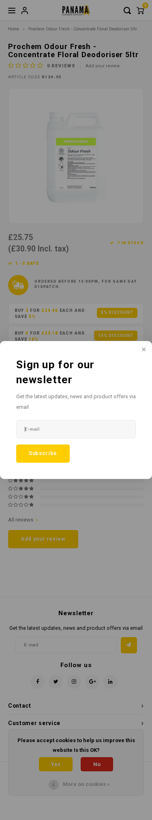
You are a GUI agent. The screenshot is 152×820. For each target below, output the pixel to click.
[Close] (143, 350)
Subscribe (43, 453)
